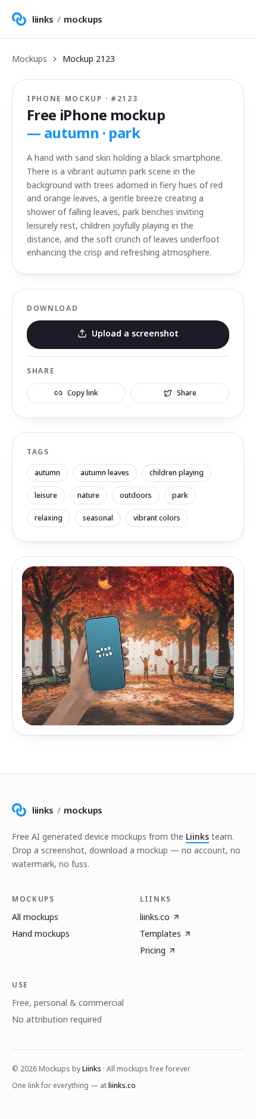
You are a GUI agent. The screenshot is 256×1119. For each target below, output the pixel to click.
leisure (46, 495)
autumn (47, 472)
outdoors (136, 495)
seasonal (98, 518)
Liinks (197, 836)
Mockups (29, 58)
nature (88, 495)
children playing (176, 472)
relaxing (49, 518)
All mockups (35, 916)
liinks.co (155, 916)
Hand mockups (41, 933)
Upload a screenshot (135, 333)
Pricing (153, 950)
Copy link (82, 393)
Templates (160, 933)
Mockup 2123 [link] (89, 58)
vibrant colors (156, 518)
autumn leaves (104, 472)
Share (186, 393)
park (180, 495)
